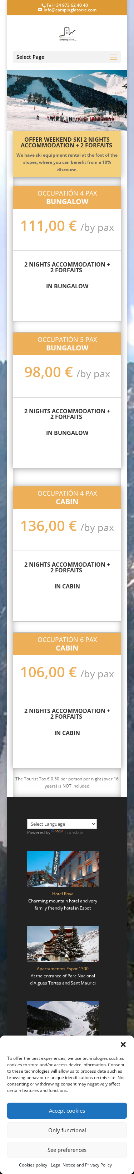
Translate (74, 832)
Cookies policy (33, 1165)
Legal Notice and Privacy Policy (81, 1165)
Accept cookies (67, 1110)
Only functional (67, 1130)
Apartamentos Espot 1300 (63, 969)
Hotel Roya (63, 894)
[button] (123, 1044)
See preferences (67, 1149)
